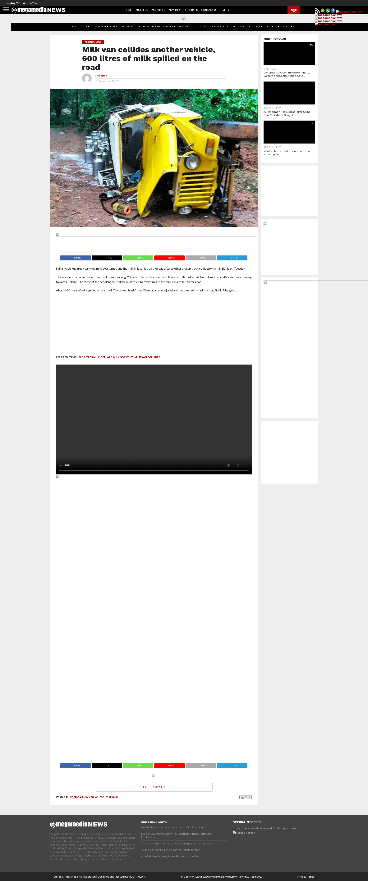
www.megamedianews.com (220, 876)
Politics (195, 26)
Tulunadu (99, 26)
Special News (235, 26)
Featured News (162, 26)
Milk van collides (147, 357)
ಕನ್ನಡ (294, 9)
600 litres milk (89, 357)
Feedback (191, 9)
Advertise (175, 9)
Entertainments (213, 26)
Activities (158, 9)
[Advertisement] (142, 325)
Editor (103, 75)
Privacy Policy (305, 876)
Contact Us (209, 9)
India (130, 26)
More (286, 26)
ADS (84, 26)
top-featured (108, 797)
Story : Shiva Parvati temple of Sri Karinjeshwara (264, 828)
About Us (142, 9)
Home (128, 9)
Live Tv (225, 9)
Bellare (106, 357)
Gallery (271, 26)
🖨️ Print (245, 797)
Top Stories (254, 26)
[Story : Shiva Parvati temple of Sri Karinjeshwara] (266, 848)
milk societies (123, 357)
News (182, 26)
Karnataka (117, 26)
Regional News (80, 797)
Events (141, 26)
